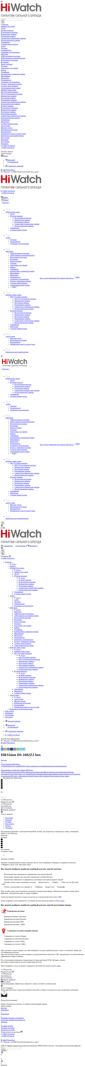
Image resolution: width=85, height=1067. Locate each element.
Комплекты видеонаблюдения (55, 766)
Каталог (13, 566)
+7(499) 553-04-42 (8, 146)
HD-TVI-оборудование (27, 657)
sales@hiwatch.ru (9, 170)
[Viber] (14, 749)
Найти (4, 1050)
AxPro (16, 600)
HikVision (17, 612)
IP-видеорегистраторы (52, 772)
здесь (62, 901)
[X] (11, 749)
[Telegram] (24, 749)
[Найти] (3, 22)
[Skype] (20, 749)
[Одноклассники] (5, 749)
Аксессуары (18, 699)
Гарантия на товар (8, 1030)
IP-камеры (65, 772)
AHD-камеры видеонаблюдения (32, 772)
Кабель (33, 774)
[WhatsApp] (17, 749)
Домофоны (40, 774)
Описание (9, 818)
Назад (14, 564)
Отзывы (8, 822)
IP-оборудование (25, 580)
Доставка (8, 828)
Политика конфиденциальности (13, 1020)
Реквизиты (5, 1014)
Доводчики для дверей (22, 774)
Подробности (6, 806)
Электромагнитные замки (59, 776)
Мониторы (58, 774)
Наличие (8, 820)
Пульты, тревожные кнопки (22, 776)
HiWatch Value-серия (22, 651)
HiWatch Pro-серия (21, 572)
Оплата (8, 826)
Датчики (10, 774)
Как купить (9, 824)
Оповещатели (67, 774)
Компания (5, 1010)
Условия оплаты (7, 1026)
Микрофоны (49, 774)
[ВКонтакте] (2, 749)
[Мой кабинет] (2, 526)
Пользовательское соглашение (12, 1018)
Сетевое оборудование (41, 776)
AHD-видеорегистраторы (10, 772)
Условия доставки (7, 1028)
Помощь (4, 1022)
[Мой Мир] (8, 749)
